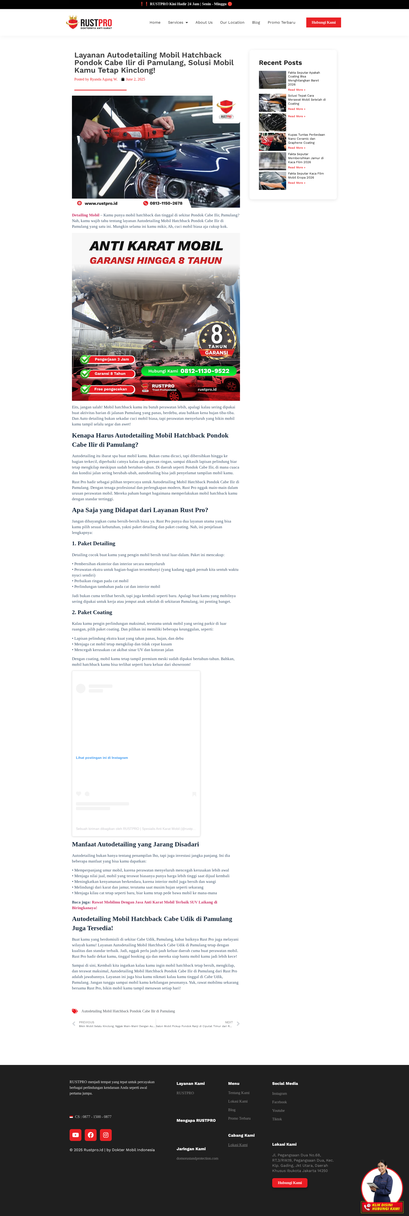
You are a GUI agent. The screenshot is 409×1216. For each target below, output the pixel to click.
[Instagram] (106, 1135)
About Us (204, 22)
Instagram (279, 1093)
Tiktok (277, 1119)
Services (175, 22)
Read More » (296, 89)
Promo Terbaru (281, 22)
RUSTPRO (185, 1093)
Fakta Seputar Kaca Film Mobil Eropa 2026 (306, 175)
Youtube (278, 1111)
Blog (256, 22)
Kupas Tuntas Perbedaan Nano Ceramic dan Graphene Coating (306, 138)
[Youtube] (75, 1135)
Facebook (279, 1102)
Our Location (232, 22)
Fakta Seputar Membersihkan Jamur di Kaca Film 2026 (306, 158)
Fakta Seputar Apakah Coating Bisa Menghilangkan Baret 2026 (304, 78)
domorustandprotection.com (197, 1158)
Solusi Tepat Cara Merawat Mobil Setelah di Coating (307, 99)
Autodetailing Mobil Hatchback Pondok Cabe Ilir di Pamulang (128, 1011)
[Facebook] (91, 1135)
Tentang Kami (238, 1093)
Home (155, 22)
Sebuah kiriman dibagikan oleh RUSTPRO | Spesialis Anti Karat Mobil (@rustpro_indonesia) (144, 829)
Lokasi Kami (238, 1101)
